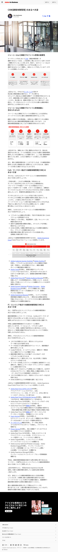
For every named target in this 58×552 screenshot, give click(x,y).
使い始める (8, 511)
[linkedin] (18, 545)
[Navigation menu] (2, 2)
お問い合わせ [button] (5, 524)
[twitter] (16, 545)
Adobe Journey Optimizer (19, 286)
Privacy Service (15, 429)
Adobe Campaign (33, 286)
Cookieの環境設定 (31, 547)
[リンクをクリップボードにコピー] (49, 16)
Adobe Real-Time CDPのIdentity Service (23, 397)
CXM (26, 59)
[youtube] (21, 545)
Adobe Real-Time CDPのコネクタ (21, 389)
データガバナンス (16, 422)
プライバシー (19, 547)
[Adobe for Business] (11, 2)
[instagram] (13, 545)
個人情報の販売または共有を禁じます (43, 547)
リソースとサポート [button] (6, 537)
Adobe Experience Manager (19, 295)
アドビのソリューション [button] (7, 528)
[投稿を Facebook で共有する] (47, 16)
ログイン (47, 2)
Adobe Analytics (39, 261)
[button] (5, 545)
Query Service (15, 416)
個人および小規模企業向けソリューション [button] (11, 534)
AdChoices (5, 549)
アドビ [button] (3, 540)
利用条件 (25, 547)
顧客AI (28, 406)
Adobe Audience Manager (34, 278)
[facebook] (11, 545)
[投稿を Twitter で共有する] (43, 16)
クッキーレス (28, 92)
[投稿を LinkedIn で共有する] (45, 16)
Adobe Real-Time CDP (18, 278)
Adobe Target (15, 269)
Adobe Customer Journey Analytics (22, 261)
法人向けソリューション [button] (7, 531)
